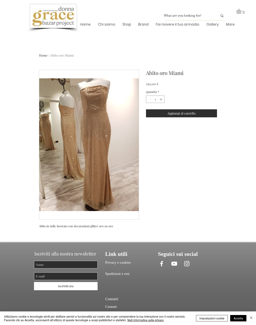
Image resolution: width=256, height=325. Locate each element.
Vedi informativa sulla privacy (145, 320)
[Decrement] (149, 99)
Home (43, 55)
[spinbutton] (155, 99)
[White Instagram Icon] (186, 263)
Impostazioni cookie (211, 318)
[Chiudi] (251, 318)
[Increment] (161, 99)
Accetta (238, 318)
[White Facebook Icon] (161, 263)
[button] (241, 11)
